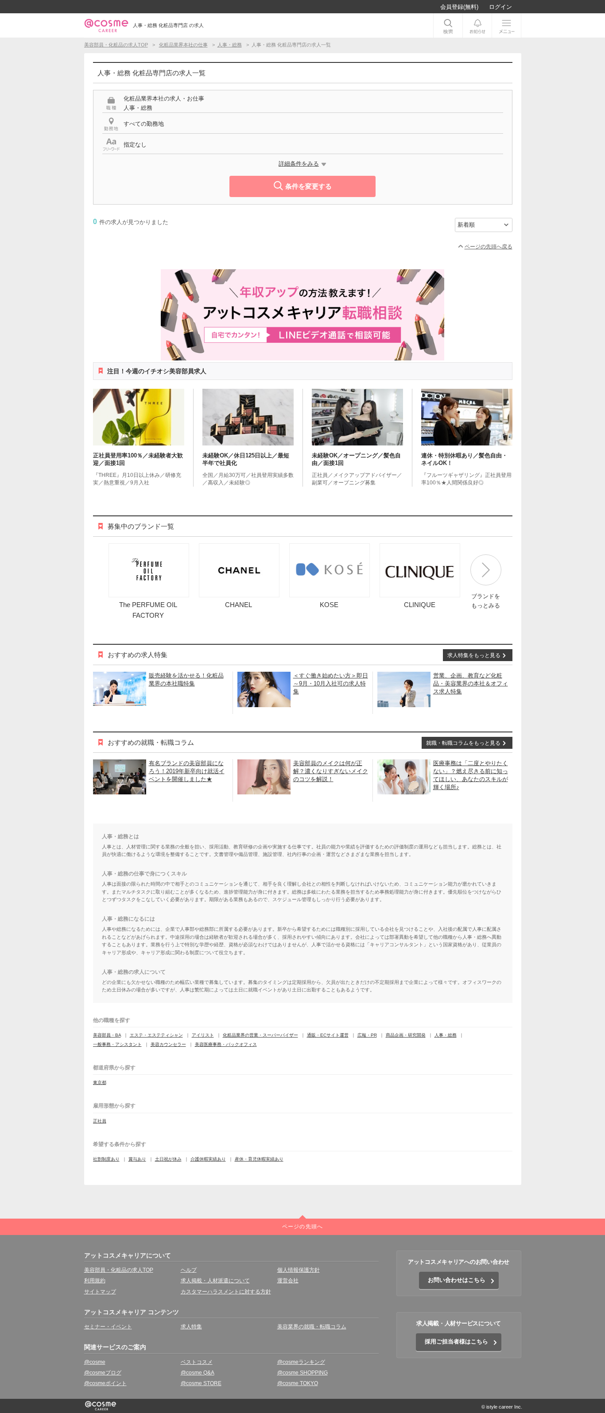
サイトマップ (100, 1292)
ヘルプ (189, 1270)
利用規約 (94, 1281)
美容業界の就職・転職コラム (311, 1327)
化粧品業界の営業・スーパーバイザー (260, 1035)
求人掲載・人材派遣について (215, 1281)
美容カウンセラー (168, 1044)
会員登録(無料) (459, 7)
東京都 (99, 1082)
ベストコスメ (197, 1362)
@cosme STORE (201, 1383)
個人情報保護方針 (298, 1270)
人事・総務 (445, 1035)
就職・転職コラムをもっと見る (463, 743)
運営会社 (288, 1281)
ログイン (500, 7)
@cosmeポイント (105, 1383)
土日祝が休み (168, 1159)
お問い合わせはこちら (456, 1280)
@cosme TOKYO (297, 1383)
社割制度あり (106, 1159)
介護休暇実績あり (208, 1159)
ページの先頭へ (302, 1226)
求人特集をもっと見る (473, 655)
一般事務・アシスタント (117, 1044)
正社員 (99, 1121)
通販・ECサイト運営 (328, 1035)
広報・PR (367, 1035)
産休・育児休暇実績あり (259, 1159)
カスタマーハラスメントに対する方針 (226, 1292)
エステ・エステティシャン (156, 1035)
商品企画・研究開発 (406, 1035)
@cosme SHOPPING (302, 1373)
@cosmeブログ (102, 1373)
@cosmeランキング (301, 1362)
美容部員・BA (107, 1035)
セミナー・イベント (108, 1327)
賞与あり (137, 1159)
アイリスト (203, 1035)
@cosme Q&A (197, 1373)
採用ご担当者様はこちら (456, 1341)
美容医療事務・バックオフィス (226, 1044)
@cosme (94, 1362)
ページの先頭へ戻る (488, 247)
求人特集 (191, 1327)
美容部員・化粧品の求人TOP (118, 1270)
